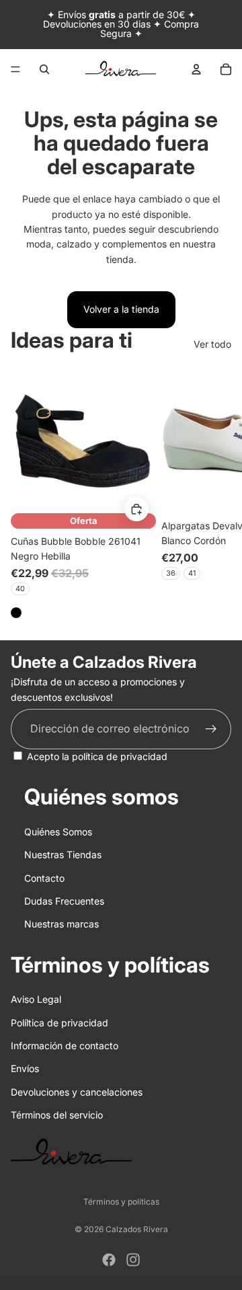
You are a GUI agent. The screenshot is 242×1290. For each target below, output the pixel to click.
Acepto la (97, 756)
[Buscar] (44, 69)
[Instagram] (133, 1260)
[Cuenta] (196, 69)
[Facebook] (109, 1260)
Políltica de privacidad (59, 1022)
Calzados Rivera (137, 1229)
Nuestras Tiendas (63, 854)
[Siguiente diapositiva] (216, 493)
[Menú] (15, 69)
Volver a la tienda (121, 309)
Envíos (25, 1068)
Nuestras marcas (61, 923)
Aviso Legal (36, 999)
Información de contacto (64, 1045)
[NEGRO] (16, 612)
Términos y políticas (121, 1202)
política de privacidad (119, 756)
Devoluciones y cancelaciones (77, 1092)
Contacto (44, 878)
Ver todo (212, 344)
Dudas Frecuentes (64, 901)
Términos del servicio (57, 1115)
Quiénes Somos (58, 831)
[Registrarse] (211, 729)
